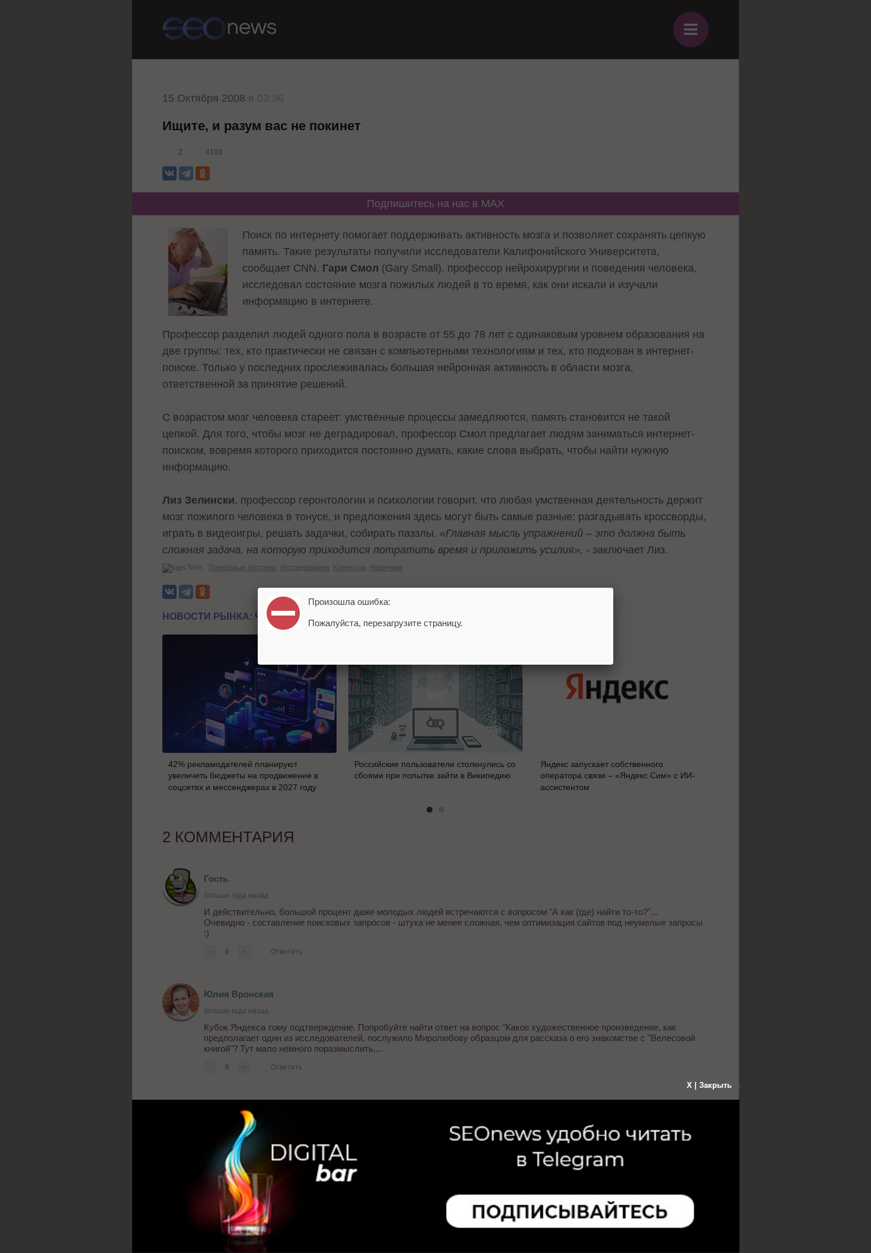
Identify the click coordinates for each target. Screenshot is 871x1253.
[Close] (613, 587)
